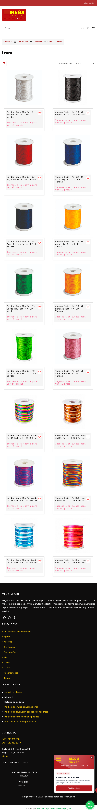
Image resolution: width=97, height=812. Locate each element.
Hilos (6, 657)
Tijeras (7, 678)
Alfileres (8, 641)
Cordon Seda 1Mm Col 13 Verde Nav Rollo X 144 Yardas (21, 308)
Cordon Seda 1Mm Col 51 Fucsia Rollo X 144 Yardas (69, 373)
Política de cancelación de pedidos (21, 716)
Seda (49, 41)
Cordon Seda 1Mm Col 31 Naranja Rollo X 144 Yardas (69, 308)
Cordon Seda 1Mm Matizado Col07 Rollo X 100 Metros (22, 499)
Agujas (7, 636)
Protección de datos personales (20, 721)
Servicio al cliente (13, 692)
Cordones (38, 41)
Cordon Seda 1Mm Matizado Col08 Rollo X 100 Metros (70, 499)
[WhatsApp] (9, 618)
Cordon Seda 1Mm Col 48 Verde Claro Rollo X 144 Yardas (21, 373)
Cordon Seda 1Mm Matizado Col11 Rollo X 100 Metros (70, 561)
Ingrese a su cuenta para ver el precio (22, 123)
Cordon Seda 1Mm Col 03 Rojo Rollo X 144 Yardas (21, 178)
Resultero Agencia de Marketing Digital (54, 808)
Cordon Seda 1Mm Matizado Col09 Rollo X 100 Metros (22, 561)
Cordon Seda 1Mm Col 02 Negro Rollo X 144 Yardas (70, 113)
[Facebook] (4, 618)
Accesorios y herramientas (17, 631)
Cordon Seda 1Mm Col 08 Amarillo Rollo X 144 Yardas (69, 244)
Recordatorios (11, 672)
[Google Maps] (14, 618)
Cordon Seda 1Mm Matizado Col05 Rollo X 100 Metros (70, 436)
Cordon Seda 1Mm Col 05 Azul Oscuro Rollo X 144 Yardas (21, 244)
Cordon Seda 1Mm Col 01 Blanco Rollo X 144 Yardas (21, 114)
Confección (23, 41)
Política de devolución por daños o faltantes (26, 711)
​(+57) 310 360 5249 (11, 742)
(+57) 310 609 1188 (11, 739)
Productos (8, 41)
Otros (7, 667)
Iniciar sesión (89, 3)
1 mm (59, 41)
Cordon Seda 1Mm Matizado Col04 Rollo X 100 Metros (22, 436)
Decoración (10, 652)
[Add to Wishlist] (39, 113)
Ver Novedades (74, 788)
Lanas (7, 662)
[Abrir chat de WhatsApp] (90, 805)
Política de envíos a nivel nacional (21, 706)
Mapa (5, 756)
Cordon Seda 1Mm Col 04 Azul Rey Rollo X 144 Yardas (69, 179)
